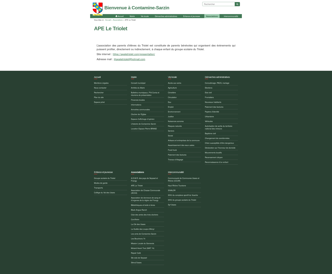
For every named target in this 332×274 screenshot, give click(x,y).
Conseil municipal (138, 83)
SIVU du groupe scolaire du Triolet (182, 200)
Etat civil (208, 92)
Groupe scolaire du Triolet (104, 178)
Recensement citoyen (214, 157)
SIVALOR (171, 190)
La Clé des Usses (138, 224)
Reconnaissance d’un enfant (216, 162)
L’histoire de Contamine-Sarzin (143, 124)
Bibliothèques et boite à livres (143, 205)
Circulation (172, 97)
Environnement (174, 111)
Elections (208, 87)
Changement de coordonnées (217, 138)
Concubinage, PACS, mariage (217, 83)
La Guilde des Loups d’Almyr (142, 229)
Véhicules (209, 121)
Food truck (172, 150)
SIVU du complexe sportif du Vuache (183, 195)
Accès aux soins (174, 83)
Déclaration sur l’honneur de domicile (220, 147)
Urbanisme (209, 116)
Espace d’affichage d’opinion (142, 119)
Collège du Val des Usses (104, 192)
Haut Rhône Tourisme (177, 185)
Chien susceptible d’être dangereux (219, 143)
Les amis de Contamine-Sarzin (143, 233)
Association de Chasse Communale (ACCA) (145, 191)
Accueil (108, 20)
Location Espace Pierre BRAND (144, 128)
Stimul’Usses (136, 262)
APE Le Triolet (137, 185)
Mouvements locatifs (213, 152)
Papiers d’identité (212, 111)
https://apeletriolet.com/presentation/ (134, 54)
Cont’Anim (135, 219)
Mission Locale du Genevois (142, 243)
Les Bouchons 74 (138, 238)
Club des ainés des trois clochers (144, 214)
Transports (98, 187)
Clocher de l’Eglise (138, 114)
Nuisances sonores (176, 121)
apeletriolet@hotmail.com (130, 59)
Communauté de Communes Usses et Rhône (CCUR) (183, 179)
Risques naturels (175, 126)
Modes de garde (101, 183)
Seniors (171, 130)
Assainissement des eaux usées (181, 145)
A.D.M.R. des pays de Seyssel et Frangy (144, 179)
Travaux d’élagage (175, 159)
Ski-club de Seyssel (139, 257)
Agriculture (172, 87)
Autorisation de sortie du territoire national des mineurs (218, 127)
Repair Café (136, 253)
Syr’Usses (172, 204)
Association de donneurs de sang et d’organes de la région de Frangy (145, 199)
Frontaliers (209, 97)
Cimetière (172, 92)
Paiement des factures (177, 154)
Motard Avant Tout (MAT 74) (142, 248)
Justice (171, 116)
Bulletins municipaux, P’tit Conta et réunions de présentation (145, 93)
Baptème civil (210, 133)
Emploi (171, 107)
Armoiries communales (140, 109)
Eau (169, 102)
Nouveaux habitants (213, 102)
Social (170, 135)
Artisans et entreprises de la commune (184, 140)
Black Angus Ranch (139, 210)
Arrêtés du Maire (138, 87)
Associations (118, 20)
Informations (136, 104)
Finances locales (138, 100)
